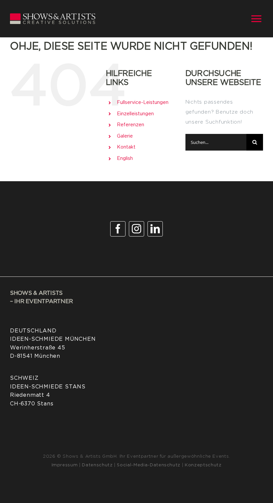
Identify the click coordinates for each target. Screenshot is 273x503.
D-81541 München (35, 356)
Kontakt (126, 147)
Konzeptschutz (203, 465)
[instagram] (136, 229)
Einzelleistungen (135, 114)
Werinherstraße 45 (37, 347)
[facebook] (118, 229)
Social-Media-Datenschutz (148, 465)
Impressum (65, 465)
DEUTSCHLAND (33, 330)
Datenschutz (97, 465)
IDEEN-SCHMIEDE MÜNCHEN (53, 339)
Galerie (125, 136)
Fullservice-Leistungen (142, 102)
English (125, 158)
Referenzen (130, 125)
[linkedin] (155, 229)
